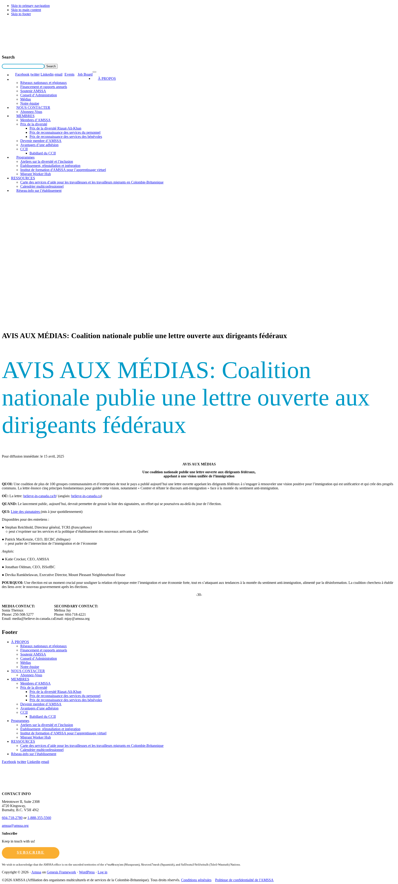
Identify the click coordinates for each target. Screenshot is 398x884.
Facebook (22, 74)
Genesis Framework (61, 872)
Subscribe (30, 852)
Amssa (36, 872)
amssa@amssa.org (15, 826)
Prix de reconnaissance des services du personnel (64, 132)
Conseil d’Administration (38, 95)
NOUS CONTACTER (33, 107)
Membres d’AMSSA (35, 120)
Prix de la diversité (33, 124)
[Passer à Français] (13, 79)
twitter (35, 74)
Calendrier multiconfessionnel (42, 750)
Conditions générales (196, 880)
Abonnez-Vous (31, 675)
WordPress (87, 872)
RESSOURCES (23, 178)
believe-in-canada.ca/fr (39, 496)
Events (69, 74)
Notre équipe (29, 667)
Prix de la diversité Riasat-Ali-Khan (55, 128)
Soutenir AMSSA (33, 91)
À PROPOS (107, 78)
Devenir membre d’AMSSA (40, 141)
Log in (102, 872)
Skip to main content (26, 10)
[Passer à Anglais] (13, 75)
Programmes (25, 157)
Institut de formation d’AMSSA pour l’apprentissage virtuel (63, 733)
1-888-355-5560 (39, 818)
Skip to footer (21, 14)
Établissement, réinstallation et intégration (50, 166)
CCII (24, 149)
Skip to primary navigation (30, 6)
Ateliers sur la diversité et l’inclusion (46, 161)
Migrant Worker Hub (35, 174)
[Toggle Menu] (94, 72)
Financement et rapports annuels (43, 87)
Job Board (85, 74)
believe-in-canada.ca (86, 496)
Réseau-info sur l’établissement (38, 190)
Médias (25, 99)
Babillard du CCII (42, 153)
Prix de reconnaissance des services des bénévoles (65, 137)
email (58, 74)
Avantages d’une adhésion (39, 145)
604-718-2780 (12, 818)
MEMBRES (25, 116)
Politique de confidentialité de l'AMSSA (244, 880)
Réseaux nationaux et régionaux (43, 83)
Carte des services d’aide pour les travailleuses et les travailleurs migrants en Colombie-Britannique (92, 182)
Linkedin (47, 74)
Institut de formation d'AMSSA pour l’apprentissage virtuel (63, 170)
